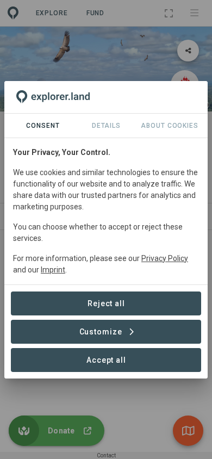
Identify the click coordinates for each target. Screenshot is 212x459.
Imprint (53, 269)
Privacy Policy (164, 258)
